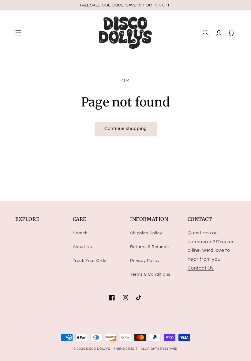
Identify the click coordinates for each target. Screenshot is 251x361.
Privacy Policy (144, 261)
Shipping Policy (146, 233)
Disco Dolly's (98, 348)
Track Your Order (91, 261)
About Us (82, 247)
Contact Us (201, 268)
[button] (18, 32)
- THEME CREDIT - (126, 348)
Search (80, 233)
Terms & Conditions (150, 274)
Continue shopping (125, 128)
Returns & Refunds (149, 247)
